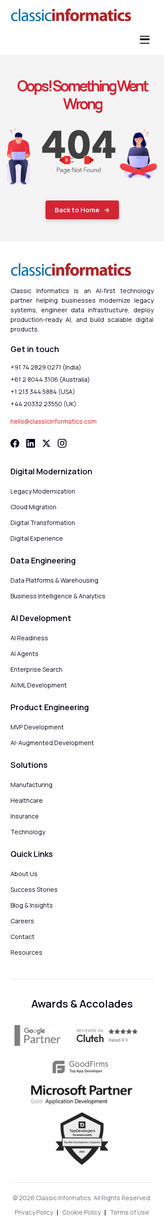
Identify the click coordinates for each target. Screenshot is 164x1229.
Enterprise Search (36, 669)
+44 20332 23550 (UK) (43, 404)
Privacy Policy (34, 1212)
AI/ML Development (38, 685)
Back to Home (77, 209)
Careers (22, 921)
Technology (27, 832)
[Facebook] (14, 443)
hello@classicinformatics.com (53, 421)
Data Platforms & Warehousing (54, 580)
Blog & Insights (31, 905)
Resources (26, 952)
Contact (22, 936)
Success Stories (34, 889)
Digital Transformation (42, 522)
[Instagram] (62, 443)
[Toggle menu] (145, 39)
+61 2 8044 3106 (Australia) (50, 379)
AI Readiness (29, 638)
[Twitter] (46, 443)
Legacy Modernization (42, 491)
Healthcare (26, 800)
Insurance (24, 816)
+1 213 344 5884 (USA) (42, 391)
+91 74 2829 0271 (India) (45, 367)
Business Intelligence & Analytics (57, 596)
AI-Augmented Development (52, 743)
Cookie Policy (81, 1212)
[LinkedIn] (30, 443)
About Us (24, 874)
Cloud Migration (33, 507)
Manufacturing (31, 784)
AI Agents (24, 653)
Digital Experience (36, 538)
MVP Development (37, 727)
